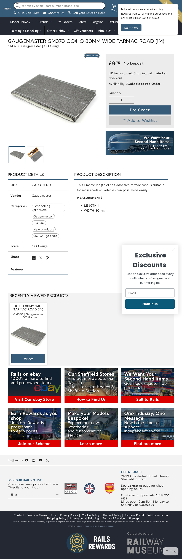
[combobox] (59, 5)
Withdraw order (158, 515)
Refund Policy (112, 515)
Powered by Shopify (106, 526)
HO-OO (39, 223)
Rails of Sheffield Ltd (87, 526)
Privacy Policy (69, 515)
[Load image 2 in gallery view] (35, 154)
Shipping (140, 73)
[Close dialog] (174, 249)
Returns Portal (134, 515)
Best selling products (41, 208)
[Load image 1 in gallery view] (17, 154)
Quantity (115, 93)
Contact (19, 515)
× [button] (175, 7)
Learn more (131, 27)
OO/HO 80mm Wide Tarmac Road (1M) (28, 307)
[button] (114, 8)
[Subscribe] (57, 494)
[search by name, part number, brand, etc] (17, 5)
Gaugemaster (31, 46)
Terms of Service (114, 518)
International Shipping (84, 518)
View (28, 358)
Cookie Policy (91, 515)
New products (43, 229)
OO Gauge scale (45, 236)
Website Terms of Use (42, 515)
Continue (150, 304)
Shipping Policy (56, 518)
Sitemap (133, 518)
